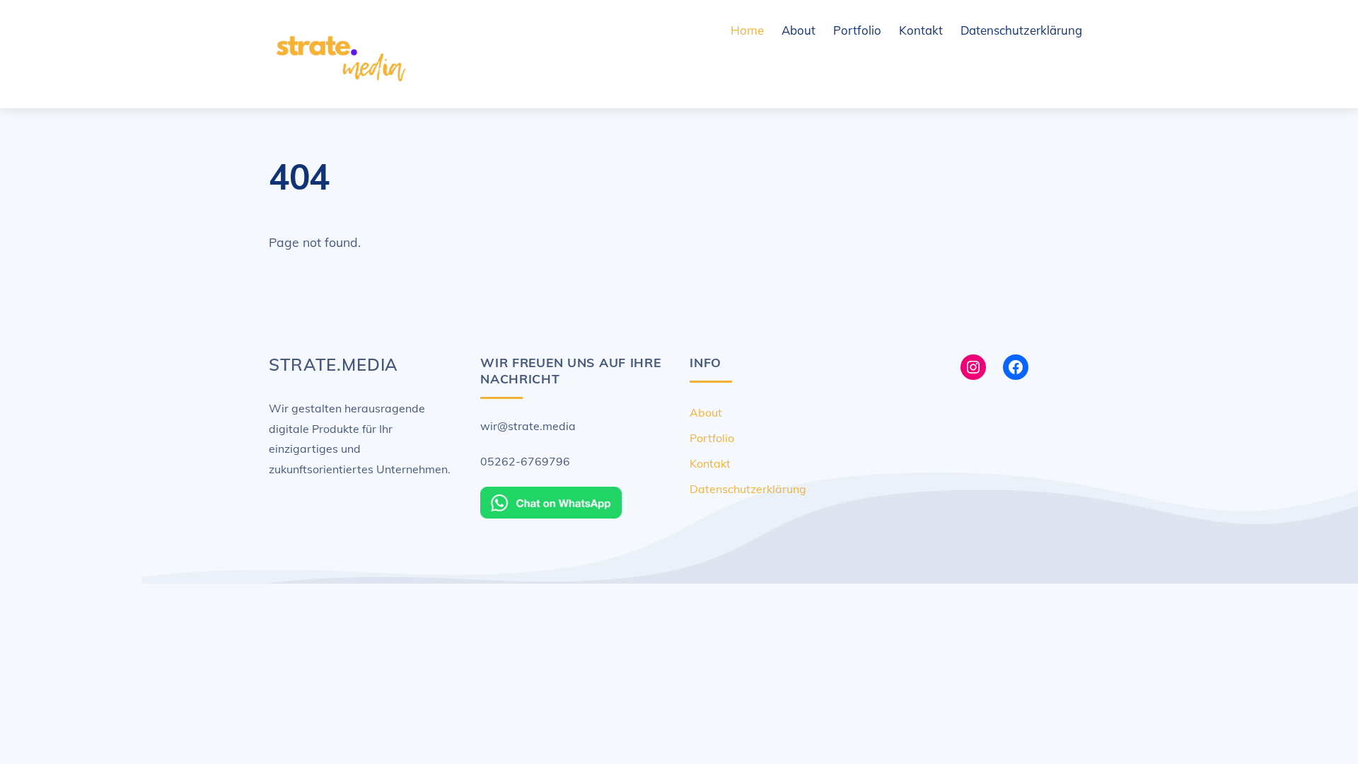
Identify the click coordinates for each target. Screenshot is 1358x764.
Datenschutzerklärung (1021, 30)
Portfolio (857, 30)
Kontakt (921, 30)
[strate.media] (339, 86)
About (799, 30)
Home (747, 30)
